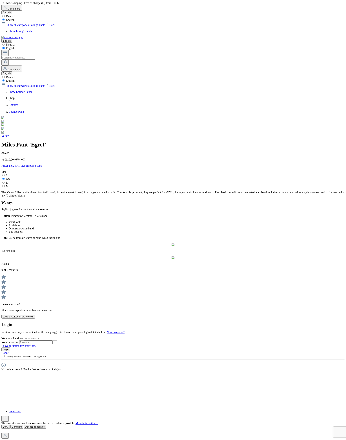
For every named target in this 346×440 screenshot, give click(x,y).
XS (8, 178)
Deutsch (10, 16)
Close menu (14, 8)
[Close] (5, 436)
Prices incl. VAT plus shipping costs (21, 165)
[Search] (5, 63)
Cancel (5, 352)
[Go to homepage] (12, 37)
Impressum (15, 411)
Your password (10, 342)
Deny (5, 426)
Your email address (12, 338)
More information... (87, 423)
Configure (17, 426)
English (10, 19)
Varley (5, 135)
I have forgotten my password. (18, 345)
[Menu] (5, 53)
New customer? (116, 332)
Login (5, 349)
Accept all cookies (35, 426)
